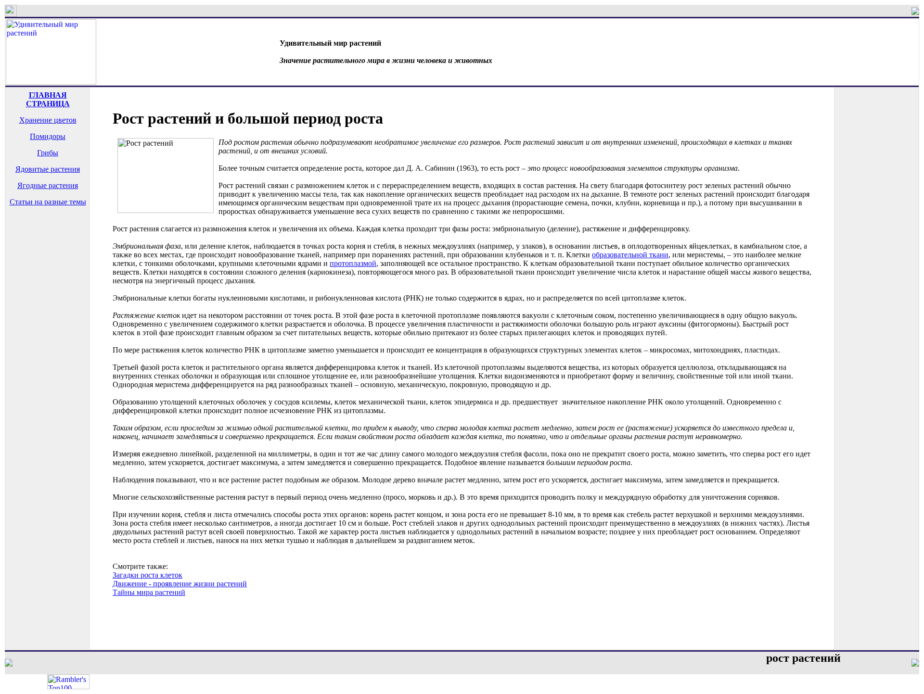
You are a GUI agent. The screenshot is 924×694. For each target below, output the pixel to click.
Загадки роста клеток (147, 575)
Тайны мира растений (149, 592)
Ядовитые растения (47, 169)
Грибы (47, 153)
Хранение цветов (48, 120)
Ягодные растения (47, 185)
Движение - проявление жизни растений (180, 584)
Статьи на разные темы (48, 202)
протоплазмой (353, 263)
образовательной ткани (630, 255)
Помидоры (47, 136)
